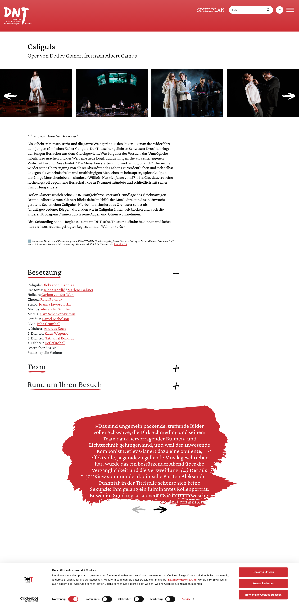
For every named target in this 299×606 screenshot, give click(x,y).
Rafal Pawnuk (51, 299)
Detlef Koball (55, 342)
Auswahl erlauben (263, 583)
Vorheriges (139, 510)
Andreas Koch (55, 328)
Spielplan (211, 9)
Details (186, 599)
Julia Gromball (48, 323)
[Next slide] (289, 96)
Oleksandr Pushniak (58, 285)
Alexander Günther (56, 309)
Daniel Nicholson (55, 318)
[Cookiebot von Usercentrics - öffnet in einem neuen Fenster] (29, 599)
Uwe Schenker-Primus (57, 314)
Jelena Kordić (54, 289)
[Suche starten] (268, 10)
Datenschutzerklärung (182, 579)
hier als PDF (120, 244)
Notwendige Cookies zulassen (263, 594)
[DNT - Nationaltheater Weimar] (18, 15)
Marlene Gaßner (80, 289)
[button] (36, 114)
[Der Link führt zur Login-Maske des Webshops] (279, 10)
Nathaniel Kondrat (59, 338)
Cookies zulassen (263, 571)
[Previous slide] (10, 96)
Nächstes (160, 510)
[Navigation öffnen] (290, 10)
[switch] (107, 599)
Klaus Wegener (56, 333)
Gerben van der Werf (57, 294)
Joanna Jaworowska (55, 304)
